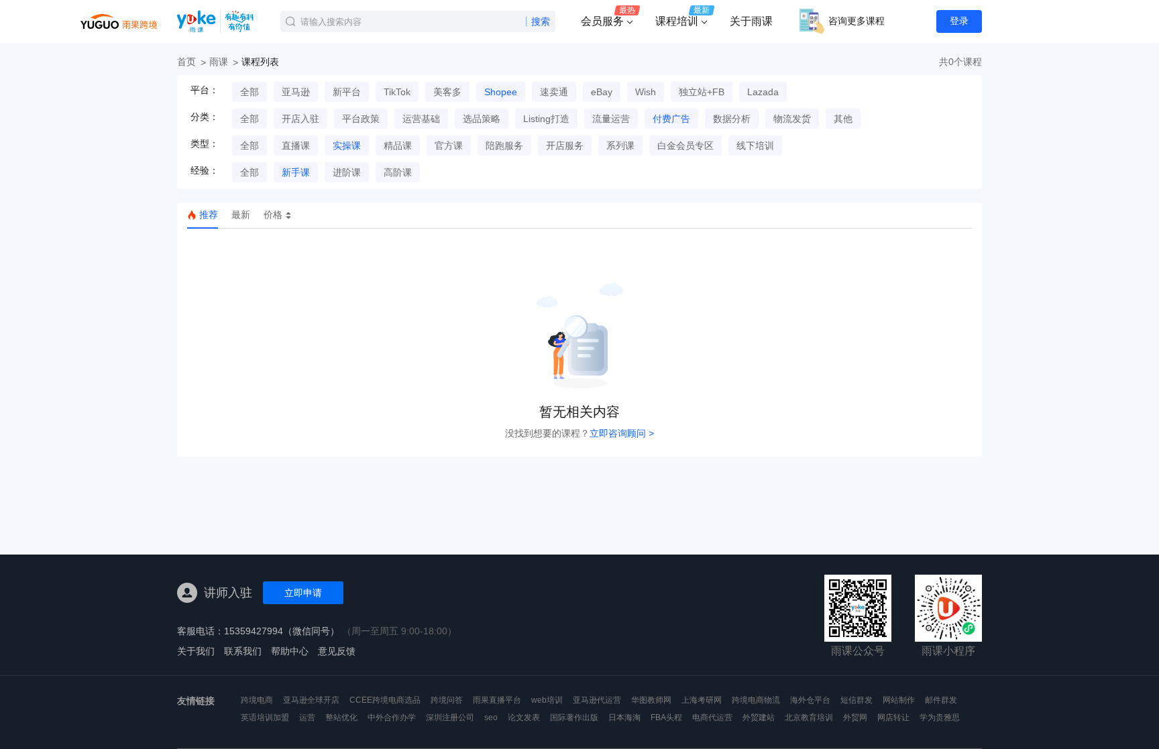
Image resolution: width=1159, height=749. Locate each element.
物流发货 (792, 118)
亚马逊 (296, 92)
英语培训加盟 (265, 717)
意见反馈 (336, 651)
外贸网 (855, 717)
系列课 (620, 145)
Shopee (500, 92)
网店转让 (893, 717)
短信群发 (856, 700)
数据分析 (732, 118)
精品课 (398, 145)
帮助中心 (290, 651)
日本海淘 (624, 717)
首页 (186, 61)
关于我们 (196, 651)
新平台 (347, 92)
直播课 (296, 145)
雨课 (218, 61)
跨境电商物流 (756, 700)
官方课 (449, 145)
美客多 (447, 92)
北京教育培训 (809, 717)
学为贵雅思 (940, 717)
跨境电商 (257, 700)
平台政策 (361, 118)
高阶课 (398, 172)
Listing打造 (546, 118)
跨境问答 (447, 700)
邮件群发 (941, 700)
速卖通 (554, 92)
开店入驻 (300, 118)
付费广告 (671, 118)
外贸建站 (758, 717)
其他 (843, 118)
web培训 (547, 700)
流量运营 (611, 118)
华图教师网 (651, 700)
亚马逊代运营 (597, 700)
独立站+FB (701, 92)
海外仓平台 (810, 700)
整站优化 (341, 717)
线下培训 (755, 145)
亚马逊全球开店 (311, 700)
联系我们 (243, 651)
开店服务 (565, 145)
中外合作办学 (392, 717)
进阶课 (347, 172)
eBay (601, 92)
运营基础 (421, 118)
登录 (959, 20)
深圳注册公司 (450, 717)
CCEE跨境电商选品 (385, 700)
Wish (645, 92)
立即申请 (303, 592)
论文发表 (524, 717)
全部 (249, 92)
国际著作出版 (574, 717)
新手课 (296, 172)
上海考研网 (701, 700)
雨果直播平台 (497, 700)
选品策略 (481, 118)
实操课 (347, 145)
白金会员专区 (685, 145)
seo (491, 717)
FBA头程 (666, 717)
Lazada (763, 92)
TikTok (397, 92)
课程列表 (260, 61)
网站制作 (899, 700)
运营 (307, 717)
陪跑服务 (504, 145)
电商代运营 (712, 717)
